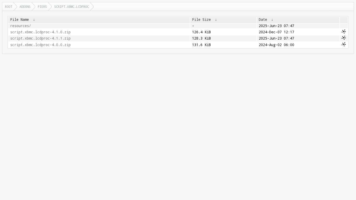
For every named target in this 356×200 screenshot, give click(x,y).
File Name (19, 19)
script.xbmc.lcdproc (71, 6)
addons (25, 6)
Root (8, 6)
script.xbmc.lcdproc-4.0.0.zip (40, 44)
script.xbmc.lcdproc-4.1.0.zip (40, 32)
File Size (201, 19)
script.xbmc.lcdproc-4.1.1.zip (40, 38)
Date (263, 19)
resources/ (20, 25)
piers (42, 6)
